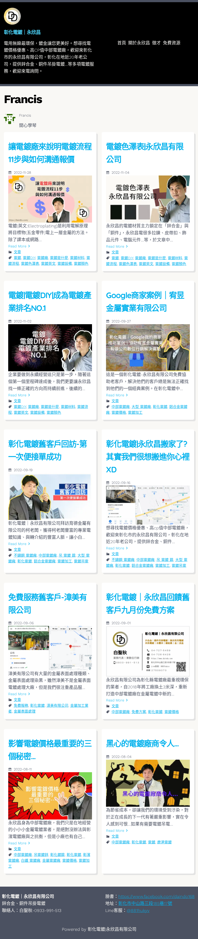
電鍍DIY (29, 258)
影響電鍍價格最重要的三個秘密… (50, 749)
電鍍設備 (64, 263)
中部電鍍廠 (121, 407)
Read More (17, 246)
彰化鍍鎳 (57, 855)
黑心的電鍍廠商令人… (142, 743)
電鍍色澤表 (30, 263)
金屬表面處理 (24, 711)
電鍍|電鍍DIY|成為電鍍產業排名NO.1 (49, 301)
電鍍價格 (119, 412)
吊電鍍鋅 (41, 855)
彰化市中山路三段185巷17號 (145, 903)
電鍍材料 (77, 258)
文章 (17, 252)
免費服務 (21, 705)
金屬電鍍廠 (51, 860)
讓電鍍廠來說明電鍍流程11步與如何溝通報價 (50, 152)
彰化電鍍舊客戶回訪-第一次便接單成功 (47, 450)
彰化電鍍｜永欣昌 (22, 32)
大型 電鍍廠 (141, 407)
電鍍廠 (42, 258)
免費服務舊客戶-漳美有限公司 (47, 603)
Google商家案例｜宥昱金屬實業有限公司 (145, 301)
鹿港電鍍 (164, 842)
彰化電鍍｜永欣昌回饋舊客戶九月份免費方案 (147, 603)
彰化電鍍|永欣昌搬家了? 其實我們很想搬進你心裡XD (147, 456)
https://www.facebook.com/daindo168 (156, 896)
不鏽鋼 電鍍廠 (25, 555)
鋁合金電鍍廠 (45, 561)
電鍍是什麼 (59, 258)
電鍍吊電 (81, 561)
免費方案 (139, 712)
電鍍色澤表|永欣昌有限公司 (144, 152)
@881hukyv (138, 910)
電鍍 (17, 258)
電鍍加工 (135, 412)
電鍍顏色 (81, 263)
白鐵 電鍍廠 (30, 860)
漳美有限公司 (57, 705)
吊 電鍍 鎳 (67, 555)
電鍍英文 (48, 263)
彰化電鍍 (160, 407)
